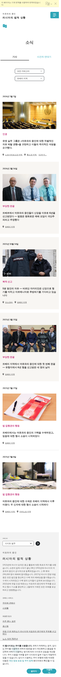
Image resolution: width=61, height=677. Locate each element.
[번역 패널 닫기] (55, 3)
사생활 (6, 608)
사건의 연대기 (44, 57)
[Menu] (54, 15)
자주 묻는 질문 (9, 621)
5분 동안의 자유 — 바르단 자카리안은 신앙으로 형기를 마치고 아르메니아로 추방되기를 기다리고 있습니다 (29, 292)
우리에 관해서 (9, 603)
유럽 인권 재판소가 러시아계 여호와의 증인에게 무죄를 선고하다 (29, 632)
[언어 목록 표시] (49, 3)
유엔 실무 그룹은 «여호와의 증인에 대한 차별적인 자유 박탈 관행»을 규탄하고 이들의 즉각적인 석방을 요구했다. (29, 144)
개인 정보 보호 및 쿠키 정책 (21, 660)
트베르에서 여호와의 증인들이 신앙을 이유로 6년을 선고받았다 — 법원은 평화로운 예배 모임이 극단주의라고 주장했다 (29, 216)
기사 (14, 57)
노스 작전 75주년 (10, 639)
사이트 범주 (10, 543)
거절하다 (49, 671)
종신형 (6, 626)
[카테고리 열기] (38, 543)
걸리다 (34, 671)
